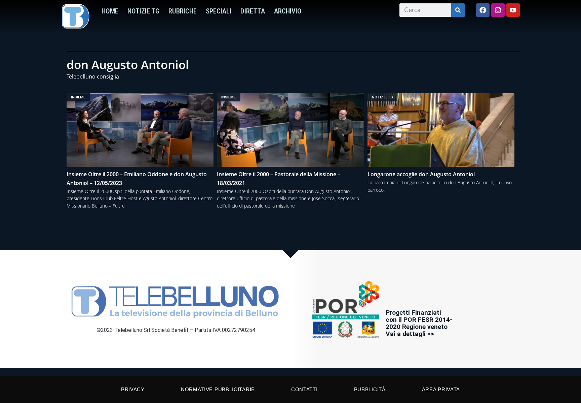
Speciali (218, 11)
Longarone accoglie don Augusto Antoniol (421, 174)
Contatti (304, 389)
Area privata (441, 389)
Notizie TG (143, 11)
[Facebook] (483, 10)
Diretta (252, 11)
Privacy (133, 389)
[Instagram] (498, 10)
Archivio (288, 11)
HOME (110, 11)
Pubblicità (370, 389)
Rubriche (182, 11)
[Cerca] (458, 10)
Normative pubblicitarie (218, 389)
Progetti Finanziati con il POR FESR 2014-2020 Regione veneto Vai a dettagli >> (419, 323)
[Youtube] (513, 10)
